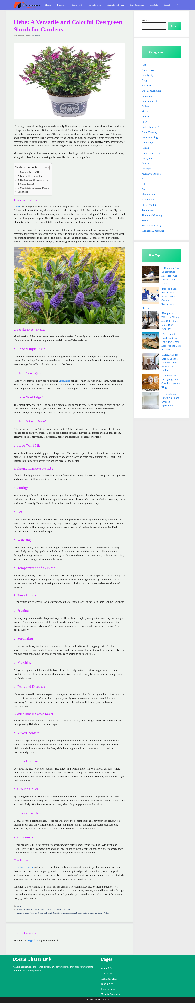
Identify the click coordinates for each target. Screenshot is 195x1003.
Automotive (148, 70)
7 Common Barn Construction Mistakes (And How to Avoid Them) (170, 276)
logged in (33, 940)
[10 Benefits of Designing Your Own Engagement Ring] (150, 383)
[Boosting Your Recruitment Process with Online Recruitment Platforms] (150, 296)
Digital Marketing (115, 5)
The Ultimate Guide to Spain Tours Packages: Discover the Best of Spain (171, 342)
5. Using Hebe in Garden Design (33, 187)
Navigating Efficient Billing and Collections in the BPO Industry (170, 321)
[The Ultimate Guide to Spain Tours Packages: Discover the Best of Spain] (150, 341)
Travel (167, 5)
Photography (149, 194)
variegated (64, 380)
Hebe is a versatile (24, 867)
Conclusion (23, 191)
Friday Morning (150, 127)
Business (61, 5)
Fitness (145, 116)
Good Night (148, 142)
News (145, 178)
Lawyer (146, 163)
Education (147, 95)
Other (145, 184)
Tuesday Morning (151, 225)
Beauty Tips (148, 75)
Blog (19, 906)
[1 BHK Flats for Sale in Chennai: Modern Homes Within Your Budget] (150, 362)
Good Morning (150, 137)
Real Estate (148, 199)
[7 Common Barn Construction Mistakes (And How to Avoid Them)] (150, 275)
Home (48, 5)
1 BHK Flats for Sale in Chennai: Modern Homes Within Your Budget (170, 362)
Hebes (17, 206)
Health (145, 147)
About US (106, 968)
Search (145, 20)
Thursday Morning (152, 215)
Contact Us (107, 973)
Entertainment (137, 5)
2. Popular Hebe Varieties (30, 176)
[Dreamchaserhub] (27, 5)
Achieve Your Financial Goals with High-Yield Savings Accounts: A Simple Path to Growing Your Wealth (63, 913)
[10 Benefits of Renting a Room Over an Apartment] (150, 401)
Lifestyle (154, 5)
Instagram (147, 158)
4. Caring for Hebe (26, 183)
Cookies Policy (109, 978)
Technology (77, 5)
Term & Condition (111, 994)
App (144, 64)
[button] (177, 5)
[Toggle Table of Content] (45, 167)
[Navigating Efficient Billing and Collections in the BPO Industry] (150, 320)
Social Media (95, 5)
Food (144, 121)
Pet (143, 189)
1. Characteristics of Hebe (30, 172)
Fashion (146, 106)
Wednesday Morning (153, 230)
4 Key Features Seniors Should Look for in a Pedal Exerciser (43, 909)
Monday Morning (151, 173)
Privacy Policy (109, 989)
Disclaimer (107, 983)
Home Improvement (152, 153)
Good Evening (149, 132)
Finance (146, 111)
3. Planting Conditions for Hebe (33, 180)
